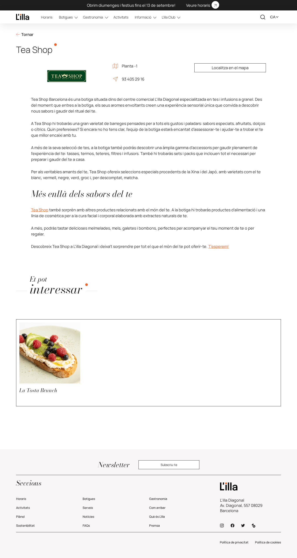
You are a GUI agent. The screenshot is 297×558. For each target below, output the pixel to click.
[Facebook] (232, 526)
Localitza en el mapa (230, 67)
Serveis (88, 508)
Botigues (66, 17)
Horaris (46, 17)
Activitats (120, 17)
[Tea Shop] (22, 17)
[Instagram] (222, 526)
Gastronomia (93, 17)
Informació (143, 17)
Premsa (154, 525)
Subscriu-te (169, 465)
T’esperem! (218, 246)
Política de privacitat (234, 542)
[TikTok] (253, 526)
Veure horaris (198, 5)
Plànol (20, 516)
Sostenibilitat (25, 525)
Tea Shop (39, 209)
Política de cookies (268, 542)
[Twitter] (243, 526)
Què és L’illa (157, 516)
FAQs (86, 525)
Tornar (27, 34)
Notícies (88, 516)
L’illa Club (168, 17)
